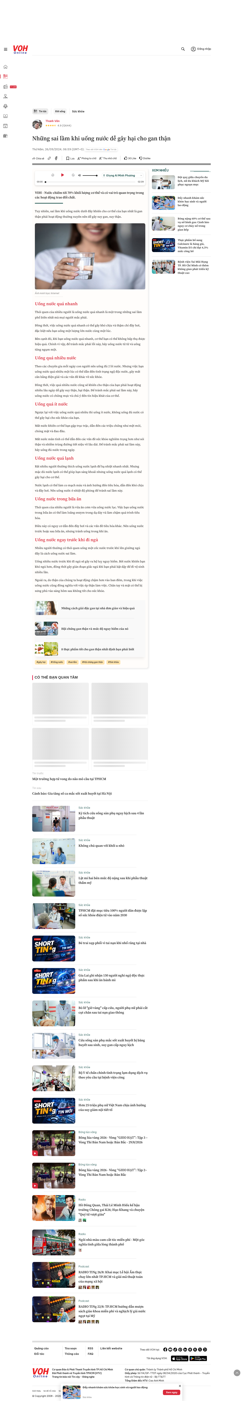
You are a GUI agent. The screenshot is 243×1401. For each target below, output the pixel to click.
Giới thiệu (36, 1391)
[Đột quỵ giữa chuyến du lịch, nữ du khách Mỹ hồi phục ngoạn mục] (163, 182)
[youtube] (170, 1350)
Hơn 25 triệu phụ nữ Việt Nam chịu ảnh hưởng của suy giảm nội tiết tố (112, 1107)
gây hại (41, 662)
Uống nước (57, 662)
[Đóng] (180, 1386)
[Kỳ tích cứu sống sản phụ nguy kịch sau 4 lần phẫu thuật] (53, 819)
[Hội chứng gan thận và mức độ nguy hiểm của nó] (46, 629)
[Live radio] (19, 87)
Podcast (84, 1266)
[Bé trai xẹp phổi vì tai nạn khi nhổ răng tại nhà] (53, 948)
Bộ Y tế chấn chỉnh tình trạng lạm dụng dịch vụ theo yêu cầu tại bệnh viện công (113, 1075)
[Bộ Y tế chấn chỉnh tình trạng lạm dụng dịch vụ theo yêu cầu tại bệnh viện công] (53, 1078)
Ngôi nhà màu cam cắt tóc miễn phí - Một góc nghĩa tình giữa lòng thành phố (112, 1242)
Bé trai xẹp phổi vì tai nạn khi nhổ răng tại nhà (112, 943)
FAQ (90, 1353)
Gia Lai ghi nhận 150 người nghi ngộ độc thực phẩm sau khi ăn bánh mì (112, 977)
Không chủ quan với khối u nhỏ (101, 845)
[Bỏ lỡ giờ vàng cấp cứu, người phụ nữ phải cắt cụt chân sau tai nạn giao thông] (53, 1013)
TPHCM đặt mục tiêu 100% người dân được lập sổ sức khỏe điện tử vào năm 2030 (113, 912)
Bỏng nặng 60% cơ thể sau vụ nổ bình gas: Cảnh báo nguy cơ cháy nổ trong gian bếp (194, 224)
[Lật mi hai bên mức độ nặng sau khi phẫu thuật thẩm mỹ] (53, 884)
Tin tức (43, 111)
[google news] (190, 1350)
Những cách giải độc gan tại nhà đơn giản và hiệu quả (98, 608)
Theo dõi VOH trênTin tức (101, 149)
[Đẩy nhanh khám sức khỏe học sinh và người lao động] (163, 203)
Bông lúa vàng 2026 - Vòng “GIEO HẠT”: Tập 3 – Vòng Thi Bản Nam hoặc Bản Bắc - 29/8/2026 (113, 1139)
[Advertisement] (121, 83)
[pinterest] (180, 1350)
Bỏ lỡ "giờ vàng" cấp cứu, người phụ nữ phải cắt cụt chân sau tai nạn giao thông (113, 1010)
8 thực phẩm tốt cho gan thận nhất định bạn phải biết (97, 649)
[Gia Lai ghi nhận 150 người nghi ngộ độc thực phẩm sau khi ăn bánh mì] (53, 981)
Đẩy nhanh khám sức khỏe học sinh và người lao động (192, 201)
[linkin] (185, 1350)
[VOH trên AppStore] (179, 1358)
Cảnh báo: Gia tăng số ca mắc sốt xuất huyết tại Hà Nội (72, 793)
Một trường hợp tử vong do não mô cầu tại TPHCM (69, 779)
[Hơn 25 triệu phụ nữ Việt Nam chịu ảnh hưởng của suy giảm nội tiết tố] (53, 1111)
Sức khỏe (78, 111)
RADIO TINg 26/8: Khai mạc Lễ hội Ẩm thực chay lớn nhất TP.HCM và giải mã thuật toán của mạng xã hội (111, 1277)
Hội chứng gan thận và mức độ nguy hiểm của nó (94, 629)
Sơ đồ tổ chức (49, 1391)
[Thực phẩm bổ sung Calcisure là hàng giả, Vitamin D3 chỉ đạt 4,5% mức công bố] (163, 245)
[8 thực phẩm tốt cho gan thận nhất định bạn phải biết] (46, 649)
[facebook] (56, 158)
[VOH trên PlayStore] (198, 1358)
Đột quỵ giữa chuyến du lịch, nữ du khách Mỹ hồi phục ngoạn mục (193, 180)
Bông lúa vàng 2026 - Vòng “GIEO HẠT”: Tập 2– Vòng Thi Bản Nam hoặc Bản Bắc (113, 1172)
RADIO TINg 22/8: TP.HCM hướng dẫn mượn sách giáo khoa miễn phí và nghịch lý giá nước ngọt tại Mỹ (112, 1311)
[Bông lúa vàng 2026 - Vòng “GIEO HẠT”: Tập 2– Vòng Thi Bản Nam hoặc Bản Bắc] (53, 1175)
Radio (82, 1199)
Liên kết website (111, 1348)
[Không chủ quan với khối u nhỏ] (53, 851)
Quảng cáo (41, 1348)
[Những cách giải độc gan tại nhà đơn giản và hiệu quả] (46, 608)
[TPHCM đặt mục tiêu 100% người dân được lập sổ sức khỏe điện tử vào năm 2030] (53, 916)
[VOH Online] (40, 1373)
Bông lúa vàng (88, 1132)
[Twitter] (200, 1350)
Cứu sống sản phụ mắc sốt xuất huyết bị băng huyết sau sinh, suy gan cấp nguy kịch (112, 1042)
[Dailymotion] (205, 1350)
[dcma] (195, 1350)
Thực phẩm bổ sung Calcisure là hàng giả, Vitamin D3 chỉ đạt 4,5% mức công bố (193, 245)
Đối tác (39, 1353)
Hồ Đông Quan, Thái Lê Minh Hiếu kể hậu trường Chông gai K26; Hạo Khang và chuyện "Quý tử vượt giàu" (111, 1210)
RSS (90, 1348)
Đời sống (60, 111)
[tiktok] (175, 1350)
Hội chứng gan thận (93, 662)
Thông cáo (72, 1353)
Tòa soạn (71, 1348)
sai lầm (73, 662)
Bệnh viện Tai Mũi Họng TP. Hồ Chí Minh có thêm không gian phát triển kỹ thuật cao (193, 267)
